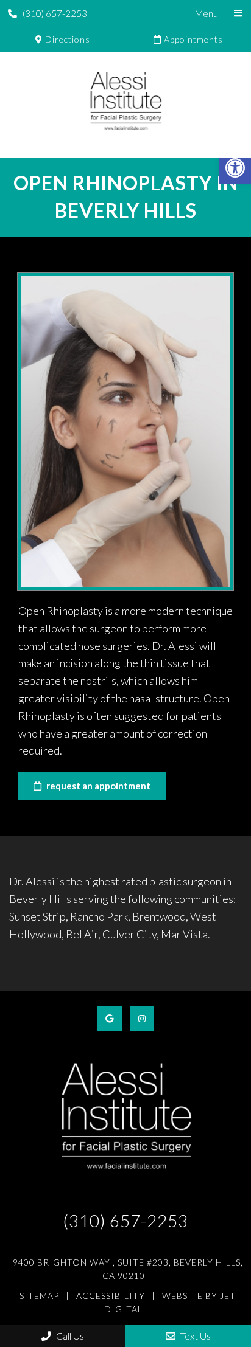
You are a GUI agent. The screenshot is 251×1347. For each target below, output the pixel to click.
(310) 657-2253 (55, 13)
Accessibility (110, 1295)
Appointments (192, 39)
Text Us (195, 1336)
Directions (66, 39)
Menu (206, 13)
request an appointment (97, 785)
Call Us (69, 1336)
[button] (235, 168)
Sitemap (39, 1295)
